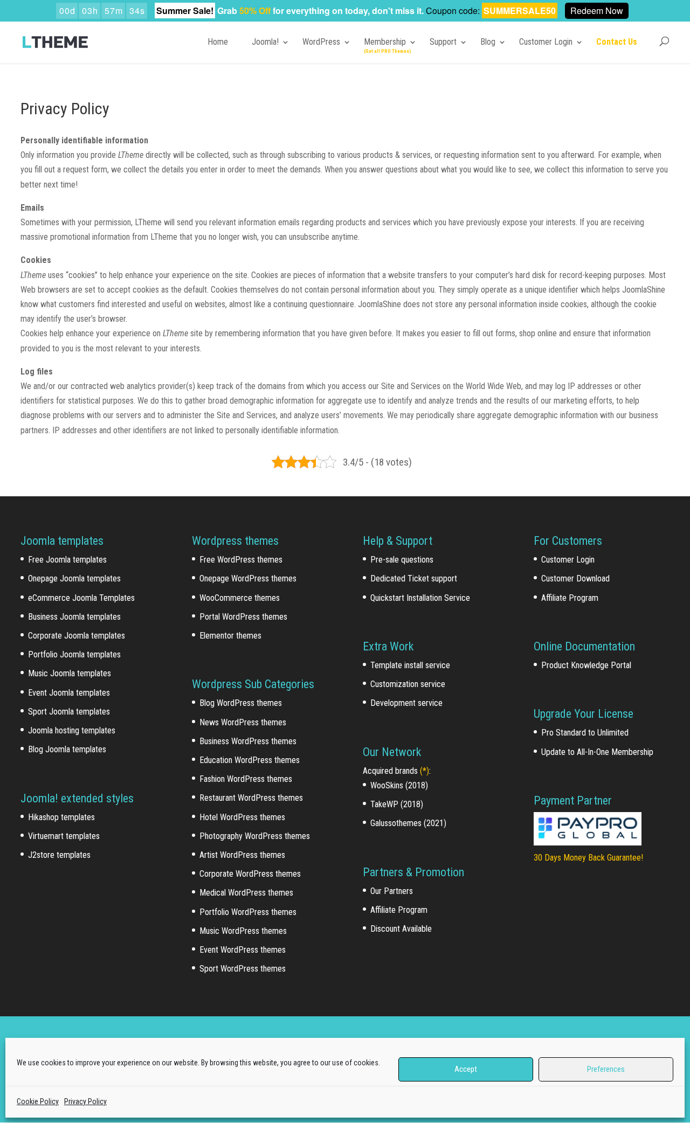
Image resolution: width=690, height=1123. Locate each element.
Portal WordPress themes (243, 617)
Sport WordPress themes (242, 968)
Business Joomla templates (74, 617)
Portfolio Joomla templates (74, 654)
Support (443, 42)
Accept (465, 1069)
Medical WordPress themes (246, 893)
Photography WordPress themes (254, 836)
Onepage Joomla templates (74, 578)
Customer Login (545, 42)
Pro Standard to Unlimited (585, 732)
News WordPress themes (242, 722)
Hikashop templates (61, 817)
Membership (385, 42)
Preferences (606, 1069)
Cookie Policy (38, 1101)
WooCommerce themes (239, 598)
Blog (487, 42)
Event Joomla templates (69, 693)
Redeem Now (596, 10)
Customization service (407, 684)
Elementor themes (230, 635)
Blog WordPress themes (240, 703)
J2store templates (59, 855)
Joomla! (265, 42)
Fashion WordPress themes (245, 779)
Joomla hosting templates (71, 730)
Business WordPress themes (247, 741)
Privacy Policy (85, 1101)
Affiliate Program (398, 910)
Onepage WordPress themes (247, 578)
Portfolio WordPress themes (247, 912)
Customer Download (575, 578)
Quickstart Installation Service (420, 598)
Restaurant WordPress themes (251, 798)
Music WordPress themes (243, 931)
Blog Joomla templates (67, 749)
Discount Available (401, 929)
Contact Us (616, 42)
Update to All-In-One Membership (597, 752)
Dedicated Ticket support (413, 578)
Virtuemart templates (64, 836)
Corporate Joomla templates (76, 635)
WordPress (321, 42)
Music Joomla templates (69, 673)
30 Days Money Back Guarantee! (588, 857)
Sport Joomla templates (69, 711)
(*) (424, 771)
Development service (406, 703)
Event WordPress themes (242, 950)
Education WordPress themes (249, 760)
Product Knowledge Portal (586, 665)
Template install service (410, 665)
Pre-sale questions (401, 559)
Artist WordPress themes (242, 855)
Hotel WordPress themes (242, 817)
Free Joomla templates (67, 559)
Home (218, 42)
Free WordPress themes (240, 559)
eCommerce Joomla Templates (81, 598)
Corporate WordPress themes (250, 874)
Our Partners (391, 891)
